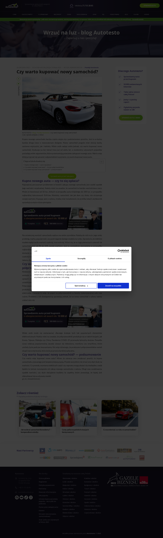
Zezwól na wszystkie (113, 286)
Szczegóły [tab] (82, 258)
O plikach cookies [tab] (115, 258)
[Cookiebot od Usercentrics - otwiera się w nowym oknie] (119, 251)
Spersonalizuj (80, 286)
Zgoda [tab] (48, 258)
